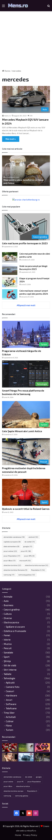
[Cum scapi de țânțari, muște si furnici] (26, 747)
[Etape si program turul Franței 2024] (9, 282)
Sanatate (8, 652)
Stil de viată (10, 665)
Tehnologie (9, 678)
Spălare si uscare (15, 626)
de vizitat (30, 542)
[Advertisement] (26, 41)
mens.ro (7, 116)
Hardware (11, 695)
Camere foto (12, 686)
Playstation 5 (38, 570)
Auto (6, 600)
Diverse (8, 618)
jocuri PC (26, 551)
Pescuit (8, 648)
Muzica (8, 643)
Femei (7, 635)
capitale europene (12, 542)
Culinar (10, 721)
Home (7, 71)
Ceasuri (10, 691)
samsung (9, 575)
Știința (7, 661)
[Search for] (48, 7)
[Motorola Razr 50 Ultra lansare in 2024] (42, 747)
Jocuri (9, 699)
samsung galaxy (26, 575)
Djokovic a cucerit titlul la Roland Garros (26, 508)
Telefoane (11, 708)
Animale (8, 596)
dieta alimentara (11, 546)
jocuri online (10, 551)
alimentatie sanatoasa (14, 537)
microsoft (25, 560)
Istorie (7, 639)
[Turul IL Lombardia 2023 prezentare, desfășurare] (42, 757)
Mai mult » (11, 139)
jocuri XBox (10, 560)
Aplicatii (10, 682)
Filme (9, 725)
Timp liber (9, 712)
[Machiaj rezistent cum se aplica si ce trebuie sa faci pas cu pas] (9, 757)
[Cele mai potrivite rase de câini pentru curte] (9, 257)
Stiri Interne (10, 669)
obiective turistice (12, 565)
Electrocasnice (11, 622)
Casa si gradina (12, 609)
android (33, 537)
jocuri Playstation (12, 556)
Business (8, 605)
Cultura (8, 613)
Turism (9, 729)
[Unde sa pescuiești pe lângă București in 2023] (9, 270)
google (27, 546)
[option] (26, 170)
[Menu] (3, 7)
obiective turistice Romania (15, 570)
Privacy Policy (30, 835)
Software (11, 704)
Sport (6, 656)
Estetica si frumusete (15, 631)
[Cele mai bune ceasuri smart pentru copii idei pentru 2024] (9, 294)
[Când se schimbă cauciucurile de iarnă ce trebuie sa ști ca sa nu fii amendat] (26, 757)
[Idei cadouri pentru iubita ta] (9, 747)
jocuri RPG (29, 556)
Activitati (11, 717)
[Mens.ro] (18, 5)
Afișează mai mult (26, 305)
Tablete (7, 674)
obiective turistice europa (36, 565)
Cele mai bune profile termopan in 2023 (25, 243)
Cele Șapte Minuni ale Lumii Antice (22, 431)
